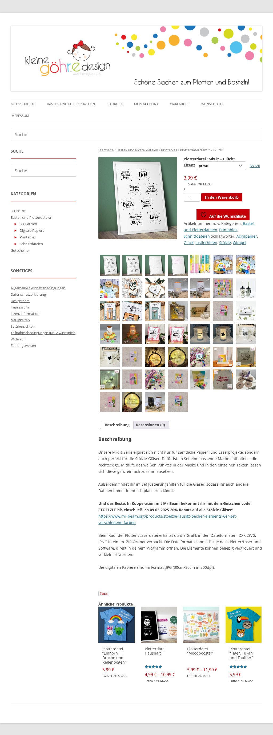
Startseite (106, 150)
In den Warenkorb (222, 197)
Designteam (20, 300)
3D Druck (114, 104)
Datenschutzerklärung (28, 294)
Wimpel (239, 242)
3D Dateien (28, 223)
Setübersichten (23, 326)
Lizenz (189, 165)
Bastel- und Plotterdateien (71, 104)
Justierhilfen (206, 242)
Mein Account (146, 104)
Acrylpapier (246, 236)
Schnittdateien (197, 236)
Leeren (255, 166)
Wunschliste (212, 104)
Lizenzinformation (25, 313)
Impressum (20, 115)
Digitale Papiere (32, 230)
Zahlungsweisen (23, 345)
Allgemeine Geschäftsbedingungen (38, 288)
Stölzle (225, 242)
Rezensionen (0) (150, 424)
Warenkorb (180, 104)
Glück (189, 242)
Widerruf (18, 339)
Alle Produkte (23, 104)
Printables (169, 150)
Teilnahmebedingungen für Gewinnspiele (43, 332)
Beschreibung (117, 424)
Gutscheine (20, 250)
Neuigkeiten (20, 320)
